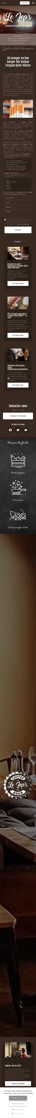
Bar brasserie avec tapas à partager (15, 169)
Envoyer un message (18, 416)
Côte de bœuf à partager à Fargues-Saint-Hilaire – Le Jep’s (17, 316)
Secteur (9, 47)
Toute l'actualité (18, 1083)
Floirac (7, 183)
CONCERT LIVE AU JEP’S (13, 1066)
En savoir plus (18, 283)
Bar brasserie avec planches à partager (16, 168)
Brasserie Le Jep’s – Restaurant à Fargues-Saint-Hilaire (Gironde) (18, 266)
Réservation (25, 3)
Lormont (8, 187)
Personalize (19, 1109)
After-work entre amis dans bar (14, 161)
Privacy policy (18, 1113)
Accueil (3, 47)
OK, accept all (19, 1098)
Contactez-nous (18, 43)
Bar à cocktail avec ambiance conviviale (16, 162)
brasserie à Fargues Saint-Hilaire (18, 74)
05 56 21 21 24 (18, 36)
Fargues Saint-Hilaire (18, 47)
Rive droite (8, 189)
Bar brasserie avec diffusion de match (16, 166)
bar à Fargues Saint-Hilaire (23, 131)
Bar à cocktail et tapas (12, 164)
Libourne (8, 185)
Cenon (7, 180)
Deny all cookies (18, 1103)
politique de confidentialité (23, 224)
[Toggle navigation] (33, 3)
